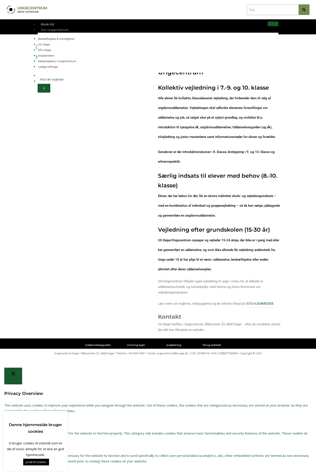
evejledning (173, 345)
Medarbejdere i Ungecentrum (57, 61)
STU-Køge (44, 50)
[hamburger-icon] (273, 23)
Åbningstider (50, 75)
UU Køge (44, 44)
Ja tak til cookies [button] (36, 462)
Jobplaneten (46, 55)
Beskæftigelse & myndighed (56, 38)
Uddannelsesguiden (98, 345)
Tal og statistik (211, 345)
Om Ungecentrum (55, 30)
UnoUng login (136, 345)
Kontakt (47, 81)
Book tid (47, 24)
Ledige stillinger (48, 66)
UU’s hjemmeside (260, 304)
